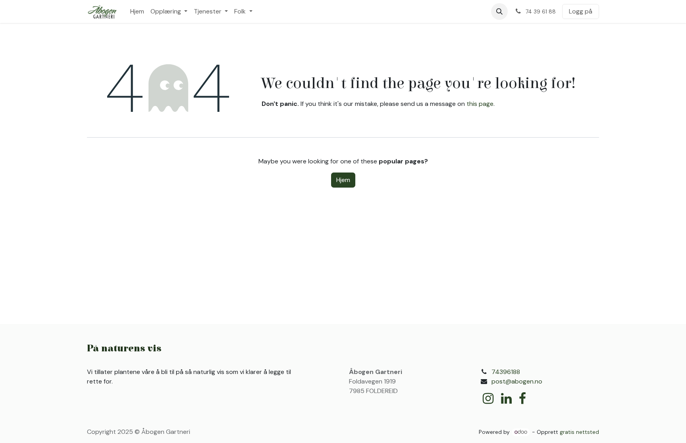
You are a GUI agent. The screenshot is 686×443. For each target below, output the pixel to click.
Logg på (580, 11)
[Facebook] (522, 399)
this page (479, 104)
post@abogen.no (516, 381)
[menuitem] (137, 11)
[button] (499, 11)
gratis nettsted (579, 431)
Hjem (343, 180)
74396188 (505, 372)
